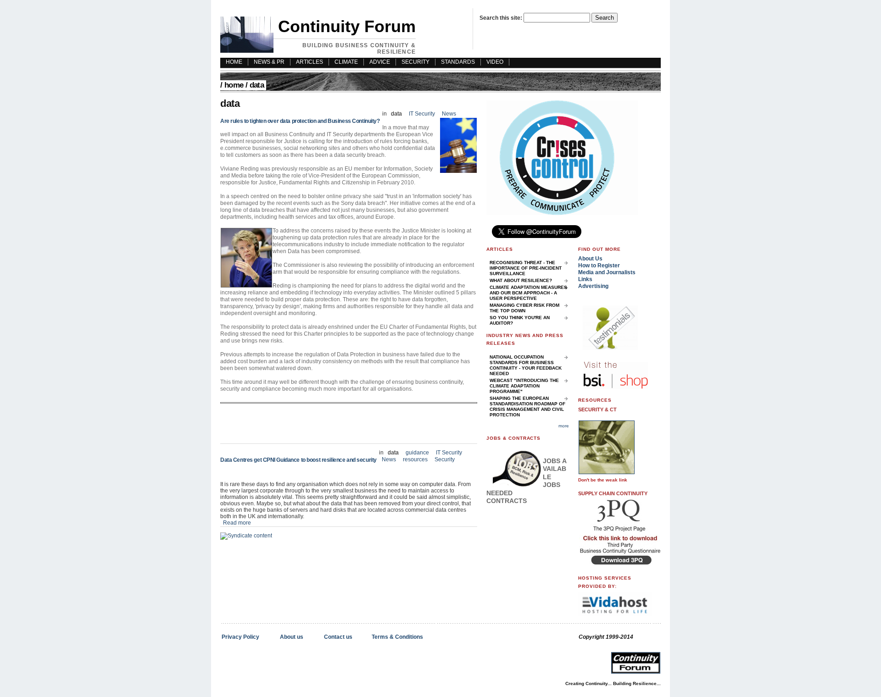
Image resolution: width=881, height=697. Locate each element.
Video (494, 62)
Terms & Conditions (397, 637)
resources (415, 459)
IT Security (422, 114)
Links (585, 279)
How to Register (599, 265)
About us (291, 637)
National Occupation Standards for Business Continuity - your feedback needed (526, 365)
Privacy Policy (240, 637)
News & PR (269, 62)
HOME (234, 62)
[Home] (246, 51)
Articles (309, 62)
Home (234, 85)
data (396, 114)
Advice (379, 62)
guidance (417, 452)
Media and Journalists (607, 272)
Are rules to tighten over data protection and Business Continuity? (300, 121)
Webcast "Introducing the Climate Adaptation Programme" (524, 386)
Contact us (338, 637)
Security (415, 62)
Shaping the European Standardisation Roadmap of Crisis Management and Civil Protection (527, 406)
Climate (346, 62)
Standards (458, 62)
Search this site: (502, 18)
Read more (237, 523)
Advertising (593, 286)
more (563, 425)
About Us (590, 258)
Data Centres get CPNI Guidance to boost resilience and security (298, 460)
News (449, 114)
